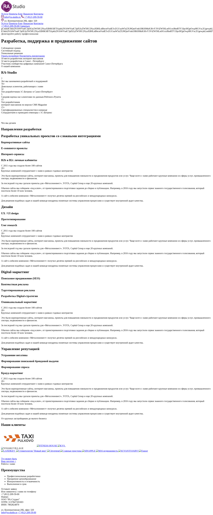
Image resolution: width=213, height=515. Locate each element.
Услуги (4, 14)
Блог (20, 14)
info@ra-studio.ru (12, 17)
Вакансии (28, 14)
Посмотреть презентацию (32, 56)
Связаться (25, 26)
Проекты (13, 14)
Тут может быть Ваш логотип (9, 460)
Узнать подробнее (10, 56)
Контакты (38, 14)
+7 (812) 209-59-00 (33, 17)
